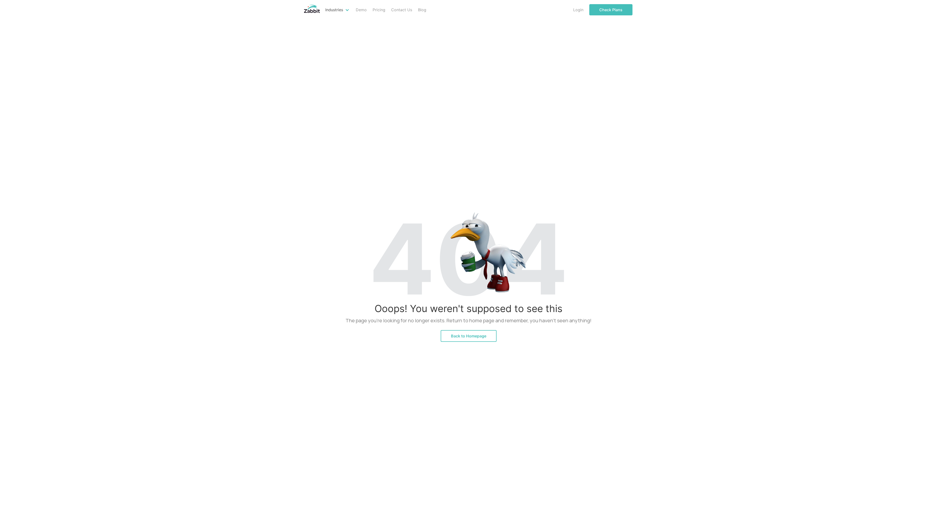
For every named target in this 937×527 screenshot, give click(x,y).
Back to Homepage (468, 336)
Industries (334, 9)
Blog (422, 9)
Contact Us (401, 9)
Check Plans (610, 9)
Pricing (379, 9)
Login (578, 9)
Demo (361, 9)
